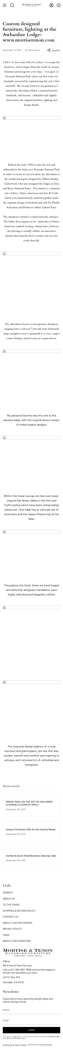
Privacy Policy (54, 1036)
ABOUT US (9, 898)
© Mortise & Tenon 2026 (14, 1045)
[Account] (51, 5)
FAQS (6, 935)
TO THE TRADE (11, 904)
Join (31, 1030)
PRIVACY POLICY (12, 928)
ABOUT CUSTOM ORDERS (17, 922)
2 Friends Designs (46, 1045)
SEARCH (8, 892)
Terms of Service (13, 1038)
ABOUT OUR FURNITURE (17, 940)
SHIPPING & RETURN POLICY (19, 910)
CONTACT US (10, 916)
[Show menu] (4, 5)
